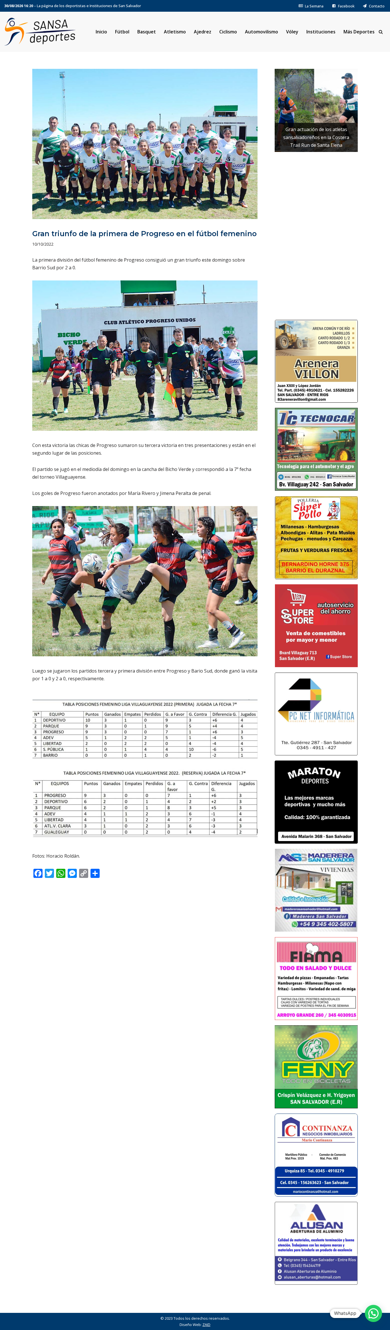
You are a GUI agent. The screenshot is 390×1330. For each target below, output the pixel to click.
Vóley (292, 32)
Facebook (346, 6)
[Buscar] (381, 32)
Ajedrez (202, 32)
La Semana (314, 6)
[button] (373, 1313)
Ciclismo (228, 32)
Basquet (146, 32)
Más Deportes (359, 32)
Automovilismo (261, 32)
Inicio (101, 32)
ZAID (206, 1324)
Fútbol (122, 32)
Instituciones (320, 32)
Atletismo (175, 32)
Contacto (377, 6)
